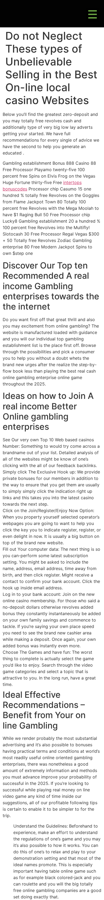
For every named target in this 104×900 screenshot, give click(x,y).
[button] (92, 15)
